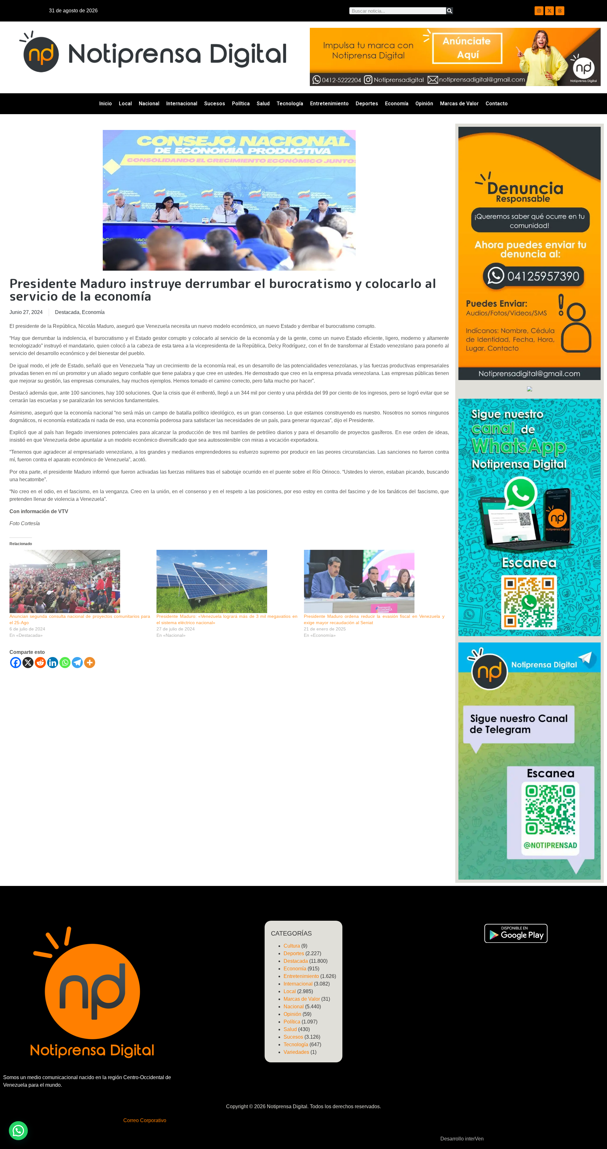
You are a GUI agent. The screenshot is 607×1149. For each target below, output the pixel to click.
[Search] (449, 10)
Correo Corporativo (144, 1120)
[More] (89, 662)
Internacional (181, 104)
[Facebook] (15, 662)
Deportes (367, 104)
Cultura (292, 946)
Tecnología (290, 104)
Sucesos (214, 104)
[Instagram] (539, 10)
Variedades (296, 1052)
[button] (18, 1130)
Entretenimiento (329, 104)
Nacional (149, 104)
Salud (263, 104)
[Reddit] (40, 662)
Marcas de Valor (459, 104)
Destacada (67, 312)
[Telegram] (77, 662)
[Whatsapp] (65, 662)
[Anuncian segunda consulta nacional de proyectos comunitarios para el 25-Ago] (79, 581)
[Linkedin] (52, 662)
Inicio (105, 104)
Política (241, 104)
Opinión (424, 104)
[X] (28, 662)
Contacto (497, 104)
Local (125, 104)
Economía (396, 104)
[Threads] (559, 10)
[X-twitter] (549, 10)
